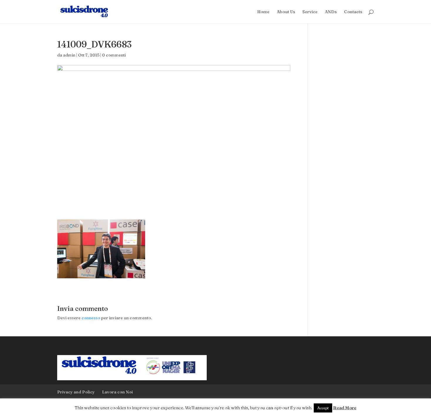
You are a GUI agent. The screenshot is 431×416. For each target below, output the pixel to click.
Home (263, 12)
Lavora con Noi (117, 392)
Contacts (353, 12)
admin (69, 55)
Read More (345, 407)
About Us (286, 12)
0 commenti (114, 55)
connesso (91, 317)
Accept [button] (323, 407)
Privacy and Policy (76, 392)
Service (310, 12)
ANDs (331, 12)
